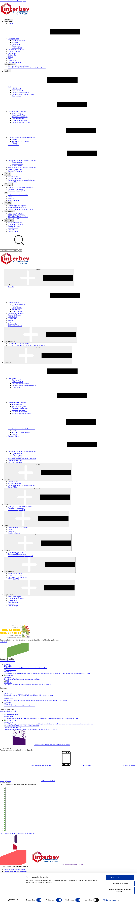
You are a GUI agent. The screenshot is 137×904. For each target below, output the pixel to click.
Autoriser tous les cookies (120, 878)
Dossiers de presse (14, 226)
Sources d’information (15, 171)
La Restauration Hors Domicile (18, 195)
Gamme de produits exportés (17, 205)
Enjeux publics (12, 60)
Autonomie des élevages (19, 117)
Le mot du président (18, 40)
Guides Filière (12, 182)
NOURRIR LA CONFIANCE (18, 217)
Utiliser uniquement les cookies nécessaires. (120, 890)
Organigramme (17, 44)
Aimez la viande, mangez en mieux (15, 869)
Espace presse (21, 1)
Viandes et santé (17, 166)
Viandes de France (14, 200)
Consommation (17, 162)
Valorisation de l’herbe (19, 115)
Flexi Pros (11, 230)
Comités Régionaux (14, 51)
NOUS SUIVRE (13, 218)
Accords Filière (13, 176)
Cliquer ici (3, 642)
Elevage (14, 139)
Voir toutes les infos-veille (8, 711)
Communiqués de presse (15, 224)
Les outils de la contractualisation (18, 66)
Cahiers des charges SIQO (16, 191)
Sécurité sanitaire (17, 164)
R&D (10, 58)
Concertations (16, 96)
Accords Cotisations (14, 178)
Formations (11, 198)
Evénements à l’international (17, 207)
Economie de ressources (19, 120)
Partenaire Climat (13, 145)
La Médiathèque (13, 231)
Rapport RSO (16, 89)
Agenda (10, 57)
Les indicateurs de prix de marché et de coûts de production (27, 68)
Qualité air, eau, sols (18, 118)
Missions (15, 42)
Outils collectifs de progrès (20, 92)
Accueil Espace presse (15, 222)
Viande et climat (17, 113)
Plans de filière (12, 53)
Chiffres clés (12, 55)
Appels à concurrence (15, 62)
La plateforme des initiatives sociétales (24, 94)
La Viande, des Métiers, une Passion (15, 871)
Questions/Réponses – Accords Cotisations (21, 180)
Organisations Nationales (16, 49)
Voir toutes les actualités (7, 661)
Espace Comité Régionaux (8, 1)
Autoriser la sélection (120, 884)
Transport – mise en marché (20, 141)
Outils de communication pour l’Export (20, 209)
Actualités (11, 23)
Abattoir (14, 143)
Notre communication (15, 213)
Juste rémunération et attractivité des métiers (22, 167)
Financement (16, 46)
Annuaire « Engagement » (16, 189)
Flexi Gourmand (13, 228)
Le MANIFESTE (17, 90)
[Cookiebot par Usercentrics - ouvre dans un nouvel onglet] (13, 900)
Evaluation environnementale (21, 122)
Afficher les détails (109, 900)
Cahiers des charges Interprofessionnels (20, 187)
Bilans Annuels (17, 48)
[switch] (59, 900)
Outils (10, 196)
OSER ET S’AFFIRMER (16, 215)
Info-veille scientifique (15, 169)
